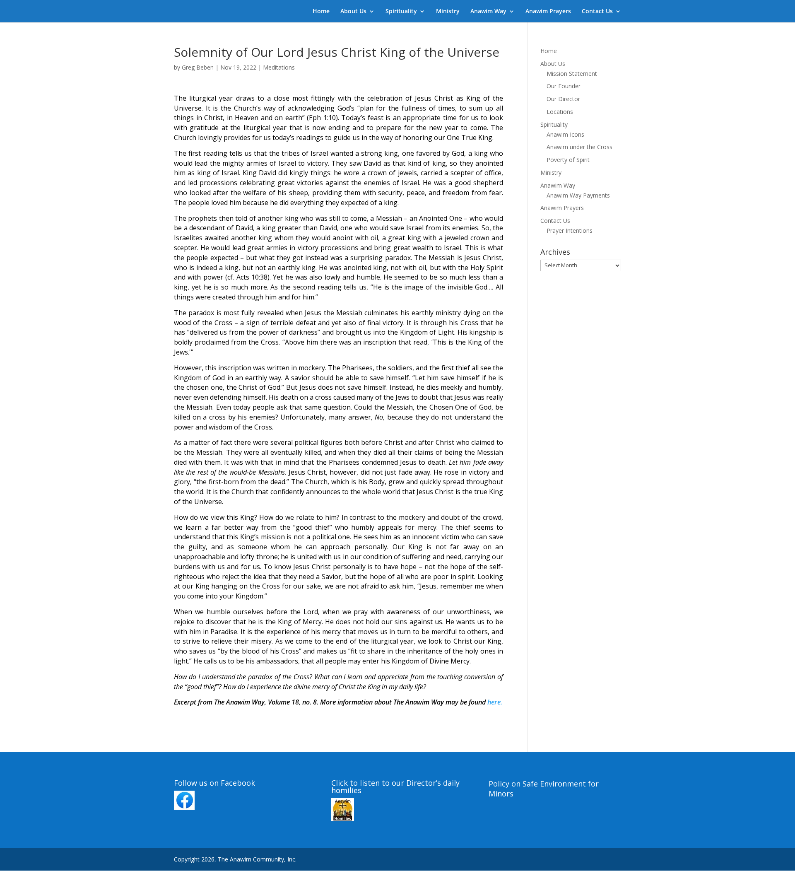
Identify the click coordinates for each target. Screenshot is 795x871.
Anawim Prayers (548, 11)
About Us (353, 11)
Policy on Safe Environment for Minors (544, 789)
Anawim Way (488, 11)
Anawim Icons (565, 134)
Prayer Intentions (570, 230)
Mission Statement (572, 73)
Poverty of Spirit (568, 160)
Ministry (448, 11)
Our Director (563, 99)
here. (494, 702)
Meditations (279, 67)
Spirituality (401, 11)
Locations (560, 112)
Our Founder (564, 86)
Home (321, 11)
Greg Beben (198, 67)
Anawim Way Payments (578, 195)
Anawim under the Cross (579, 147)
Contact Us (597, 11)
